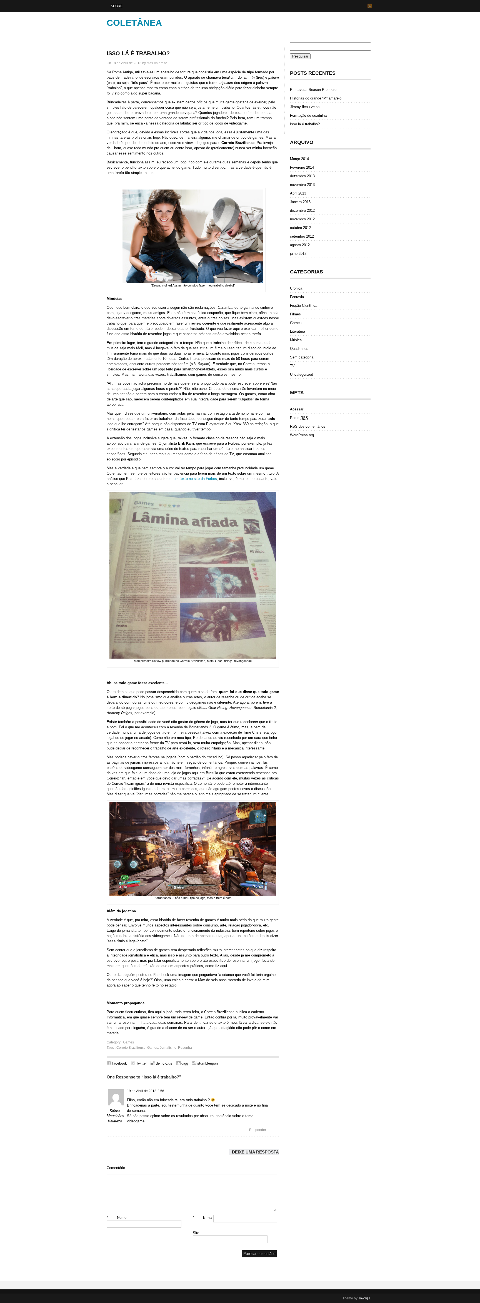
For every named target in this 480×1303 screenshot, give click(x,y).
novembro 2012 (302, 219)
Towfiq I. (364, 1298)
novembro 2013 (302, 185)
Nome (116, 1217)
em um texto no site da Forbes (192, 479)
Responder (257, 1130)
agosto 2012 (300, 245)
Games (128, 1042)
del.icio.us (164, 1063)
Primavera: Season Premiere (313, 90)
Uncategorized (301, 374)
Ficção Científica (303, 305)
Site (196, 1233)
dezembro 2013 (302, 176)
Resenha (185, 1048)
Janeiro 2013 (300, 202)
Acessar (296, 409)
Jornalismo (168, 1048)
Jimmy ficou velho (304, 107)
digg (184, 1063)
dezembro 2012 (302, 210)
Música (296, 340)
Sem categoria (301, 357)
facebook (119, 1063)
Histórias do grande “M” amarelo (315, 98)
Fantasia (297, 297)
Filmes (295, 314)
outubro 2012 (300, 228)
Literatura (297, 331)
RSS (370, 6)
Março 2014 (299, 159)
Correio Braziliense (131, 1048)
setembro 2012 (302, 236)
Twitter (141, 1063)
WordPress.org (302, 435)
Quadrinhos (299, 349)
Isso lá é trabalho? (138, 53)
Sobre (116, 6)
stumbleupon (207, 1063)
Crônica (296, 288)
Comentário (116, 1168)
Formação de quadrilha (308, 115)
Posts (299, 418)
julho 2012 (298, 253)
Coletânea (134, 23)
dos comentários (307, 426)
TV (292, 366)
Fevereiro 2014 (302, 167)
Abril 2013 (298, 193)
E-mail (203, 1217)
